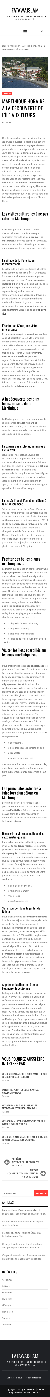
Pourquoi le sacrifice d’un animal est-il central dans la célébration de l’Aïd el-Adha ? (24, 1212)
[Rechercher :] (18, 1193)
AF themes (35, 1392)
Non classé (7, 1311)
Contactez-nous (14, 1377)
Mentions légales (33, 1377)
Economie (7, 1292)
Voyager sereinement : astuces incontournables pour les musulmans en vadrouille (25, 1138)
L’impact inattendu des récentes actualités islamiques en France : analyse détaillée (23, 1257)
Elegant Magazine (17, 1392)
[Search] (42, 31)
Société (6, 1318)
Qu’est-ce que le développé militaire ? (25, 1162)
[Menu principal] (25, 31)
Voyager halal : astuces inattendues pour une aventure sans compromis (24, 1123)
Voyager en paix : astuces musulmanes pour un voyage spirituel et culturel (24, 1075)
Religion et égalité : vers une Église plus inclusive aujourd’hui (21, 1234)
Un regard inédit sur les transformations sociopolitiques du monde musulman (22, 1246)
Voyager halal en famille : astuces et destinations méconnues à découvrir (19, 1107)
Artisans (6, 1286)
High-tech (7, 1298)
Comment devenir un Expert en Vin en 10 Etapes (23, 1173)
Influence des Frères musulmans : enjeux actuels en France (22, 1223)
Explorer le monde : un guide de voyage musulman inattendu (20, 1091)
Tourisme (7, 93)
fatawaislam (25, 10)
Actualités (7, 1279)
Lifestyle (6, 1305)
